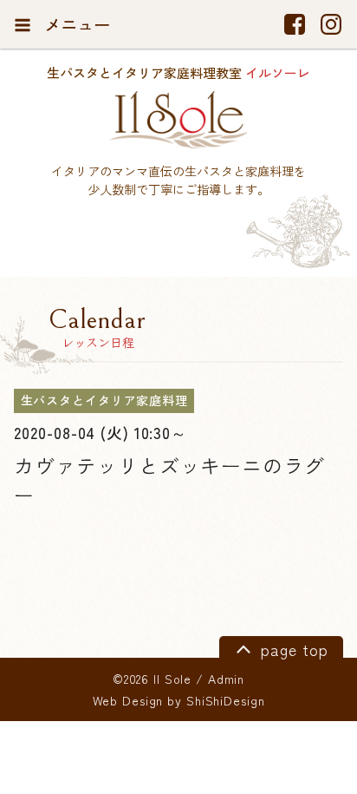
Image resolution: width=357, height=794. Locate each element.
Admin (226, 678)
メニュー (75, 24)
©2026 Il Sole (152, 678)
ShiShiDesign (225, 700)
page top (292, 648)
